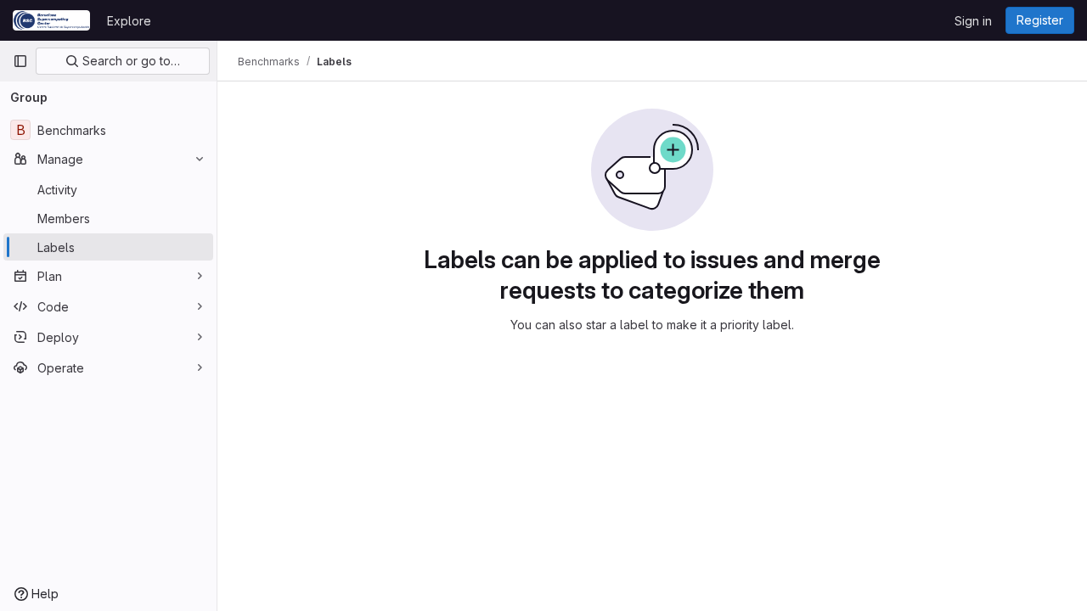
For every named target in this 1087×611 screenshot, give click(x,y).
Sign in (973, 21)
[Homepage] (51, 20)
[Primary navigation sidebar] (20, 61)
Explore (129, 21)
